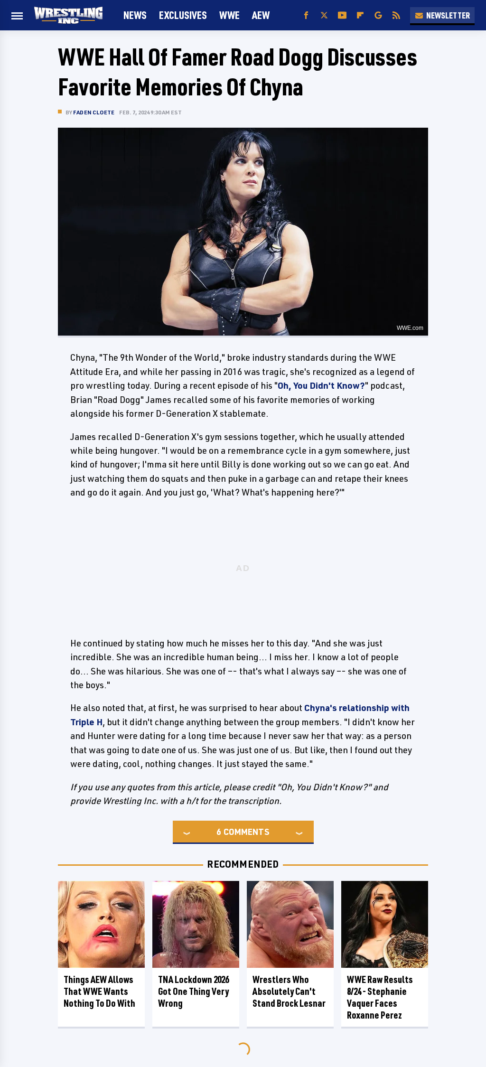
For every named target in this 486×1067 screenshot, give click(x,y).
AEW (261, 15)
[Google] (378, 15)
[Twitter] (324, 15)
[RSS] (396, 15)
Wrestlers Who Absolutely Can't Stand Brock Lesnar (289, 991)
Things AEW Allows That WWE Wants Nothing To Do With (99, 991)
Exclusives (183, 15)
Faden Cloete (93, 112)
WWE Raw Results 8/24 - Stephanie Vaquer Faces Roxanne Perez (380, 997)
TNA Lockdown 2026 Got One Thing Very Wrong (193, 991)
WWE (229, 15)
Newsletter (448, 15)
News (135, 15)
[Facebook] (306, 15)
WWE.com (410, 328)
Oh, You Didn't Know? (321, 385)
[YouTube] (342, 15)
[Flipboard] (360, 15)
